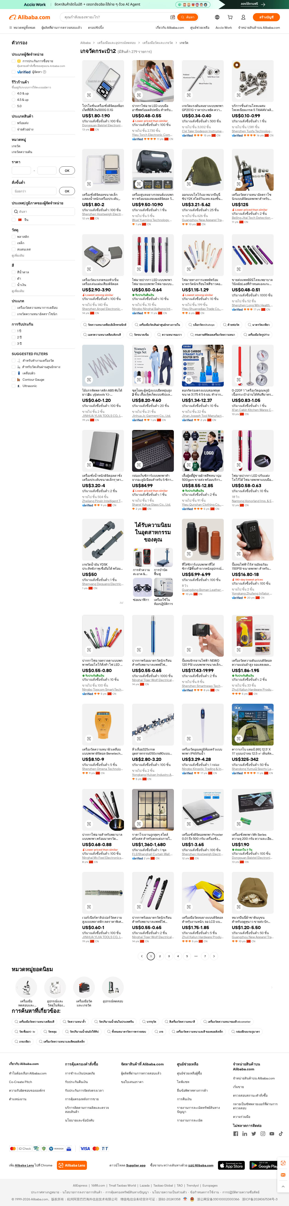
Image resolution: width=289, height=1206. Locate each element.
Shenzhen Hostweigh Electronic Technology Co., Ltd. (103, 214)
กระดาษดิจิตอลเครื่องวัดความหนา (215, 334)
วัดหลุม (52, 1031)
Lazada (144, 1185)
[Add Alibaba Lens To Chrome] (72, 1165)
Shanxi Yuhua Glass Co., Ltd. (151, 504)
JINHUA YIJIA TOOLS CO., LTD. (103, 416)
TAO (180, 1185)
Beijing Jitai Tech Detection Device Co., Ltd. (253, 217)
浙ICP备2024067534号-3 (259, 1199)
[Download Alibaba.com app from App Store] (231, 1165)
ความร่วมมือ (241, 1117)
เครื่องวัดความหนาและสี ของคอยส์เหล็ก (199, 1031)
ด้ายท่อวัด (233, 324)
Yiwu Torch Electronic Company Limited (153, 135)
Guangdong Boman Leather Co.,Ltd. (203, 590)
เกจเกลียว (24, 1041)
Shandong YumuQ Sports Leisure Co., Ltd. (253, 769)
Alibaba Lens (24, 1165)
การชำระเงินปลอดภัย (80, 1073)
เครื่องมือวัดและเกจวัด (157, 43)
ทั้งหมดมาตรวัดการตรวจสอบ (129, 1031)
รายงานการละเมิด (190, 1120)
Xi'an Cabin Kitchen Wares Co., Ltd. (253, 410)
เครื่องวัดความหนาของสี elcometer (229, 1021)
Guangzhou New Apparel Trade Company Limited (203, 220)
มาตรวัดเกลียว (261, 324)
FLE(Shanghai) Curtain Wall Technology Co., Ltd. (153, 854)
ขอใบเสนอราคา (132, 1082)
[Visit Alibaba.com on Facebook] (235, 1133)
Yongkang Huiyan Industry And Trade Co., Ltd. (153, 774)
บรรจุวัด (151, 1021)
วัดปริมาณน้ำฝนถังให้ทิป (84, 1031)
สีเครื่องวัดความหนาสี (182, 1021)
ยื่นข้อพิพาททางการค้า (192, 1090)
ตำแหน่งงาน (17, 1099)
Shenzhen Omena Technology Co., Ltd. (103, 769)
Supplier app (136, 1165)
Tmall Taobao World (122, 1185)
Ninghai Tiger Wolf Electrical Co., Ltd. (153, 680)
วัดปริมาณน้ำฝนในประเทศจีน (116, 1021)
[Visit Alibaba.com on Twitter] (253, 1133)
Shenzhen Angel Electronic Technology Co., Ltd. (103, 309)
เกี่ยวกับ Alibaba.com (24, 1064)
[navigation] (43, 500)
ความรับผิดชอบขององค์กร (27, 1090)
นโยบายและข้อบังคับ (79, 1120)
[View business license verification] (185, 1199)
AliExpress (80, 1185)
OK (67, 170)
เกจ (161, 1031)
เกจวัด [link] (184, 43)
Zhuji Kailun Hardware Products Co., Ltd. (253, 689)
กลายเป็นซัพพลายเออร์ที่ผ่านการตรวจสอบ (255, 1106)
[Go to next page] (214, 956)
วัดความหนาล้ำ (76, 1021)
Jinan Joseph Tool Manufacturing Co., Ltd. (203, 416)
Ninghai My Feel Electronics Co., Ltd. (103, 857)
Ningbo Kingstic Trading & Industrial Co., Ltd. (203, 769)
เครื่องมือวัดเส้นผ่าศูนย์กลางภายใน (159, 324)
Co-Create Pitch (20, 1082)
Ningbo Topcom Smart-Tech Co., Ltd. (103, 689)
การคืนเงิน (184, 1099)
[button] (172, 17)
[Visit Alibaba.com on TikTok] (281, 1133)
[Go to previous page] (142, 956)
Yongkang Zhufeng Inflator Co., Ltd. (253, 593)
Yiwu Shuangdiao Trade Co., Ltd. (203, 309)
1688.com (98, 1185)
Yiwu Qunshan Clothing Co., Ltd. (203, 504)
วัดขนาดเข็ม (141, 334)
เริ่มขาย (238, 1087)
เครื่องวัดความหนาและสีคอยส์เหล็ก (64, 1041)
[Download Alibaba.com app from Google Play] (264, 1165)
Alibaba (85, 43)
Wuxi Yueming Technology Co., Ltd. (153, 220)
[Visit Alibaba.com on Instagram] (263, 1133)
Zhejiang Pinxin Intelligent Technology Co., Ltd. (103, 501)
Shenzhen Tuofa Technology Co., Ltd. (253, 131)
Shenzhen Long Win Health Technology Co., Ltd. (253, 305)
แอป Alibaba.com (200, 1165)
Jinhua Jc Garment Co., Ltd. (151, 416)
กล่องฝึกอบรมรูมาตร (248, 1031)
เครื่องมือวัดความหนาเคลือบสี (36, 1021)
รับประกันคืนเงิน (76, 1082)
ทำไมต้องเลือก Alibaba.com (28, 1073)
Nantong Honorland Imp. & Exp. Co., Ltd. (253, 501)
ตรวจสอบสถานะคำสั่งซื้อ (250, 1095)
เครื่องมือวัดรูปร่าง (258, 334)
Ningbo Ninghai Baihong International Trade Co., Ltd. (153, 309)
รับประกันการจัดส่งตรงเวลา (84, 1090)
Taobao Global (163, 1185)
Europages (210, 1185)
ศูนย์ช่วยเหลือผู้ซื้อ (189, 1073)
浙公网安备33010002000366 (218, 1199)
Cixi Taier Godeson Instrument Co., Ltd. (203, 131)
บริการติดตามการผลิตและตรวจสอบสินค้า (87, 1110)
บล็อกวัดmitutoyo (203, 324)
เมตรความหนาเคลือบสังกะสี (104, 334)
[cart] (231, 18)
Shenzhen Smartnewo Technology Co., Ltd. (203, 686)
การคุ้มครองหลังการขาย (82, 1099)
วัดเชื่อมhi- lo (27, 1031)
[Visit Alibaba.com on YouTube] (272, 1133)
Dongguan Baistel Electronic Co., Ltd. (103, 125)
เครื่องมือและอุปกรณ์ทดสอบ (116, 43)
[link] (283, 1163)
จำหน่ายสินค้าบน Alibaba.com (254, 1078)
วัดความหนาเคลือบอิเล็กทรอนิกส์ (107, 324)
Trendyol (192, 1185)
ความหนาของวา (172, 334)
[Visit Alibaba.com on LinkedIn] (244, 1133)
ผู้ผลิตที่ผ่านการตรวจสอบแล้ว (141, 1073)
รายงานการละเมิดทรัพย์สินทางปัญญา (198, 1110)
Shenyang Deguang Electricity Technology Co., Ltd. (103, 584)
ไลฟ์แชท (183, 1082)
